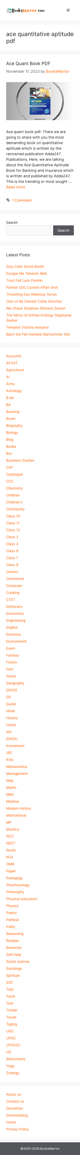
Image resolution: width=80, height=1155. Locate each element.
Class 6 (12, 551)
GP (8, 697)
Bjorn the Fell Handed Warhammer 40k (38, 334)
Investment (15, 746)
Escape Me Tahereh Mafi (26, 273)
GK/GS (11, 690)
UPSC (11, 1038)
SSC (9, 982)
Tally (10, 989)
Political (12, 920)
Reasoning (14, 934)
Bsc (9, 453)
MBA (10, 794)
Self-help (13, 955)
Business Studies (20, 460)
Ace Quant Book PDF (28, 63)
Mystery (12, 829)
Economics (15, 613)
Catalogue (14, 474)
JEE (9, 753)
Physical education (21, 899)
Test (9, 1003)
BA (8, 405)
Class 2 (12, 537)
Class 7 (12, 558)
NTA (9, 857)
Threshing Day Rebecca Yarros (31, 294)
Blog (9, 439)
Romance (14, 948)
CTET (10, 600)
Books (11, 446)
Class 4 (12, 544)
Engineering (15, 620)
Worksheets (15, 1059)
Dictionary (14, 607)
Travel (11, 1017)
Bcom (10, 419)
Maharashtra (16, 767)
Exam (10, 648)
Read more (15, 187)
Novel (11, 850)
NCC (10, 836)
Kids (10, 760)
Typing (11, 1024)
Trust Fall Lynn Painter (24, 280)
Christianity (15, 509)
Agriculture (15, 370)
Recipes (12, 941)
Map (9, 781)
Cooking (12, 593)
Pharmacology (18, 885)
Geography (15, 683)
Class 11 (12, 523)
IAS (9, 732)
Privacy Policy (17, 1129)
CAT (9, 467)
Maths (11, 787)
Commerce (15, 579)
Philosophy (15, 892)
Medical (12, 801)
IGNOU (12, 739)
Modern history (18, 808)
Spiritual (12, 975)
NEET (10, 843)
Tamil (10, 996)
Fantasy (12, 655)
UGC (10, 1031)
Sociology (14, 968)
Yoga (10, 1066)
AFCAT (12, 363)
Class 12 (13, 530)
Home (11, 725)
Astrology (14, 391)
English (12, 627)
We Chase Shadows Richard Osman (35, 308)
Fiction (11, 662)
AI (7, 377)
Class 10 (13, 516)
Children (13, 495)
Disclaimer (14, 1108)
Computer (14, 586)
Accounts (14, 356)
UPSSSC (13, 1045)
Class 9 (12, 565)
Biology (12, 433)
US (8, 1052)
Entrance (13, 634)
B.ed (10, 398)
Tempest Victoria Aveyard (27, 327)
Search (12, 222)
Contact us (15, 1101)
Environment (16, 641)
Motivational (16, 815)
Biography (14, 426)
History (12, 718)
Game (11, 676)
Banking (12, 412)
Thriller (11, 1010)
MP (8, 822)
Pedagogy (14, 878)
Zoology (12, 1073)
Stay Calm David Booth (25, 266)
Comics (12, 572)
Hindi (10, 711)
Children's (14, 502)
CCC (10, 481)
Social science (18, 961)
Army (10, 384)
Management (17, 774)
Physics (12, 906)
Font (9, 669)
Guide (11, 704)
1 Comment (22, 200)
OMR (10, 864)
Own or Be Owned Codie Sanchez (34, 301)
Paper (11, 871)
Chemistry (14, 488)
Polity (10, 927)
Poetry (11, 913)
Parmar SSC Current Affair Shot (32, 287)
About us (13, 1094)
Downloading (17, 1115)
